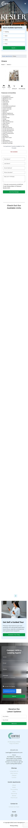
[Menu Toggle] (25, 3)
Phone (5, 669)
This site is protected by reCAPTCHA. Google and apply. (13, 186)
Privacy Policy (10, 186)
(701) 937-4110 (14, 750)
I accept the (9, 686)
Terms (13, 686)
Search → (14, 48)
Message (5, 675)
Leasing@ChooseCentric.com (14, 752)
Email (4, 663)
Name (4, 657)
